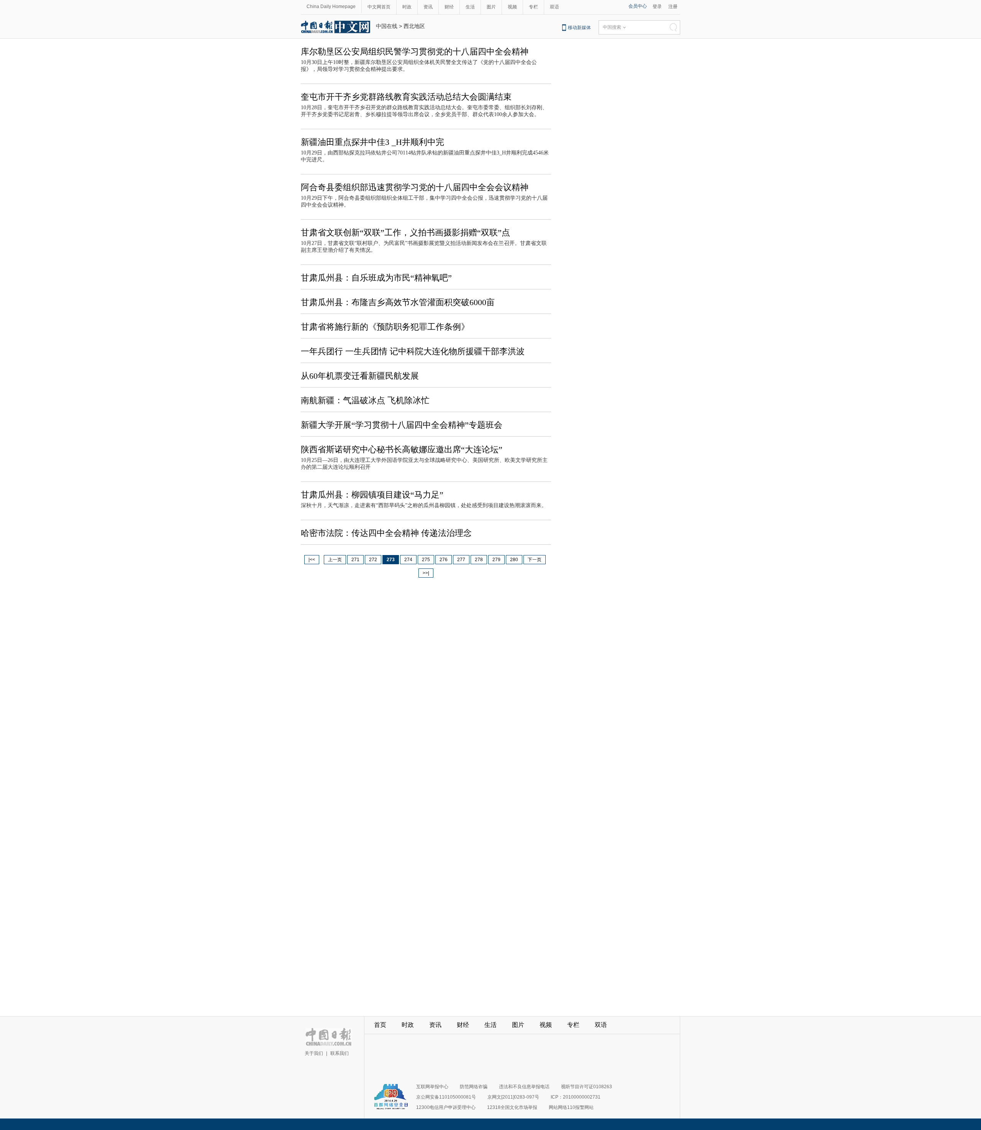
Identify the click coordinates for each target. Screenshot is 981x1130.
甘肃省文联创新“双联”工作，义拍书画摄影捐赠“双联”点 (405, 232)
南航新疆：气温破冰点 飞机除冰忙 (365, 400)
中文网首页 (378, 7)
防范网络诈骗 (473, 1086)
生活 (470, 7)
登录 (657, 6)
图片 (491, 7)
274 (408, 559)
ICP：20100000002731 (575, 1097)
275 (426, 559)
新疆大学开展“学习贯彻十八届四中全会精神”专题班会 (401, 425)
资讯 (428, 7)
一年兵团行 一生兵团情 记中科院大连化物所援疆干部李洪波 (413, 351)
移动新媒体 (579, 27)
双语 (554, 7)
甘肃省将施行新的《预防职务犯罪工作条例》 (385, 327)
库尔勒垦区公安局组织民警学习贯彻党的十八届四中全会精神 (414, 51)
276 (444, 559)
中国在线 (386, 26)
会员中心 (637, 6)
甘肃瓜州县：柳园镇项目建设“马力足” (372, 494)
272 (373, 559)
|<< (311, 559)
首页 (380, 1025)
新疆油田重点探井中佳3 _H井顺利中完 (372, 142)
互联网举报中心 (432, 1086)
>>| (426, 573)
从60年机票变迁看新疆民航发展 (360, 376)
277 (461, 559)
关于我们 (314, 1053)
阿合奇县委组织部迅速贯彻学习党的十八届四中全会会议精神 (414, 187)
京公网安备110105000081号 (446, 1097)
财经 (449, 7)
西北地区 (414, 26)
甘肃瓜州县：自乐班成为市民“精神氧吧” (376, 277)
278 (479, 559)
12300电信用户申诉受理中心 (446, 1107)
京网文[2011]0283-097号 (513, 1097)
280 (514, 559)
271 (355, 559)
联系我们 (339, 1053)
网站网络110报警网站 (571, 1107)
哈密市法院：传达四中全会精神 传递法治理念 (386, 533)
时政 (407, 7)
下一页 (534, 559)
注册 (673, 6)
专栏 (533, 7)
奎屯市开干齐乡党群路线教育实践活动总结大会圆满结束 (406, 97)
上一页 (335, 559)
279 (496, 559)
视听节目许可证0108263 (586, 1086)
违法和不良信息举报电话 (524, 1086)
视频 (512, 7)
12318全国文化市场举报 (512, 1107)
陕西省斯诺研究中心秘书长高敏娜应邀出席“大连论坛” (401, 449)
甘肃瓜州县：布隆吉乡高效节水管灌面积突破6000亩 (398, 302)
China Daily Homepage (331, 6)
